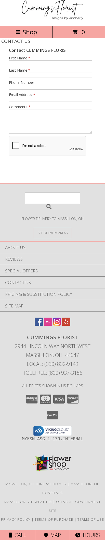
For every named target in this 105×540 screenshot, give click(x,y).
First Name (19, 58)
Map (54, 535)
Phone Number (21, 82)
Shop (30, 32)
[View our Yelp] (66, 324)
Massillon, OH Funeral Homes (35, 484)
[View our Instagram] (57, 324)
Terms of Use (90, 519)
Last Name (19, 70)
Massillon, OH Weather (28, 501)
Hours (90, 535)
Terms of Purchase (54, 519)
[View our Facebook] (39, 324)
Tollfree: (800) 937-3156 (52, 372)
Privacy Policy (15, 519)
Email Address (22, 94)
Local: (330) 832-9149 (52, 364)
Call (19, 535)
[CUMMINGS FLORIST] (52, 18)
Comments (19, 106)
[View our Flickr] (48, 324)
